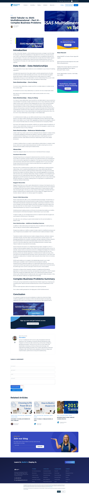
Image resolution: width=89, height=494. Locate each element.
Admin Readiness (46, 479)
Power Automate (57, 475)
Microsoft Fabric (57, 477)
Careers (67, 477)
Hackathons (45, 477)
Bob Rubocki (16, 423)
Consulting (32, 5)
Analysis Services (28, 415)
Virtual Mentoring (46, 475)
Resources (52, 5)
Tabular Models (14, 416)
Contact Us (67, 88)
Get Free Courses (69, 462)
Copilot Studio (57, 479)
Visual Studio (46, 415)
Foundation (68, 475)
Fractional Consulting (47, 473)
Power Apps (56, 473)
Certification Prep (35, 477)
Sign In (76, 5)
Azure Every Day (21, 415)
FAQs (67, 481)
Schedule (45, 5)
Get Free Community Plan (33, 323)
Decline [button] (63, 491)
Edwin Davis (39, 423)
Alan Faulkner (22, 337)
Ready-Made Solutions (47, 481)
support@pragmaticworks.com (21, 480)
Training (39, 5)
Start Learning (69, 5)
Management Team (69, 473)
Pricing (62, 5)
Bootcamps (34, 473)
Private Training (35, 475)
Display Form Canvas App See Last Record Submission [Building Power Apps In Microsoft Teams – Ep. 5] (67, 68)
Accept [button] (59, 491)
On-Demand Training (64, 415)
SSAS (12, 15)
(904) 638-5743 (75, 1)
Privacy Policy (50, 486)
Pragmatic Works (63, 422)
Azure (55, 481)
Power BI (13, 415)
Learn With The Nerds (36, 479)
